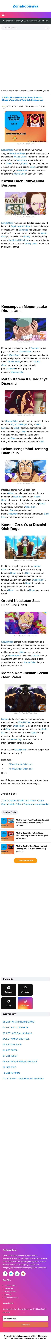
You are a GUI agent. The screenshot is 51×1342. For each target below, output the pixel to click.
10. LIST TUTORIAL (11, 1073)
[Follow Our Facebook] (5, 1273)
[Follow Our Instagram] (17, 1273)
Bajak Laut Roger (17, 153)
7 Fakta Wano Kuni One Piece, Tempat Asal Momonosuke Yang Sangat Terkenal (32, 822)
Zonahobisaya (22, 1338)
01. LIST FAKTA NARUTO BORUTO (18, 1022)
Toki (42, 442)
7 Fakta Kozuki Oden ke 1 (21, 764)
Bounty (26, 237)
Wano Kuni (22, 160)
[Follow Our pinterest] (23, 1273)
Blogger (43, 1338)
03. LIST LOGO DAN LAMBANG (17, 1033)
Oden (32, 167)
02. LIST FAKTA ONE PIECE (15, 1027)
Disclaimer (9, 1288)
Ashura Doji (15, 739)
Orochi (9, 164)
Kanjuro (5, 719)
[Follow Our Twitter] (11, 1273)
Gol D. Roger (9, 800)
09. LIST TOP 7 (9, 1067)
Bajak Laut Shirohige (20, 226)
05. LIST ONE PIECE (12, 1044)
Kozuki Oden (7, 150)
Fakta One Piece (27, 800)
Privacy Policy (10, 1291)
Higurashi (13, 514)
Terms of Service (12, 1298)
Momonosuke (14, 362)
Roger (13, 573)
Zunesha (35, 348)
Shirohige (23, 230)
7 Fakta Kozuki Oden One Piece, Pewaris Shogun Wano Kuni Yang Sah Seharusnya (32, 836)
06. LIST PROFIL (10, 1050)
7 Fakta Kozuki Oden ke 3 (21, 769)
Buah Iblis (18, 497)
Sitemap (8, 1295)
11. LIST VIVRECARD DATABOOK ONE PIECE (23, 1078)
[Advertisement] (25, 60)
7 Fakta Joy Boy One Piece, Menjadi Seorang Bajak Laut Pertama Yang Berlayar (31, 849)
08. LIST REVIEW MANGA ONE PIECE (20, 1061)
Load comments (25, 860)
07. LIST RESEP (10, 1056)
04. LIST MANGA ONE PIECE (16, 1039)
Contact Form (10, 1285)
